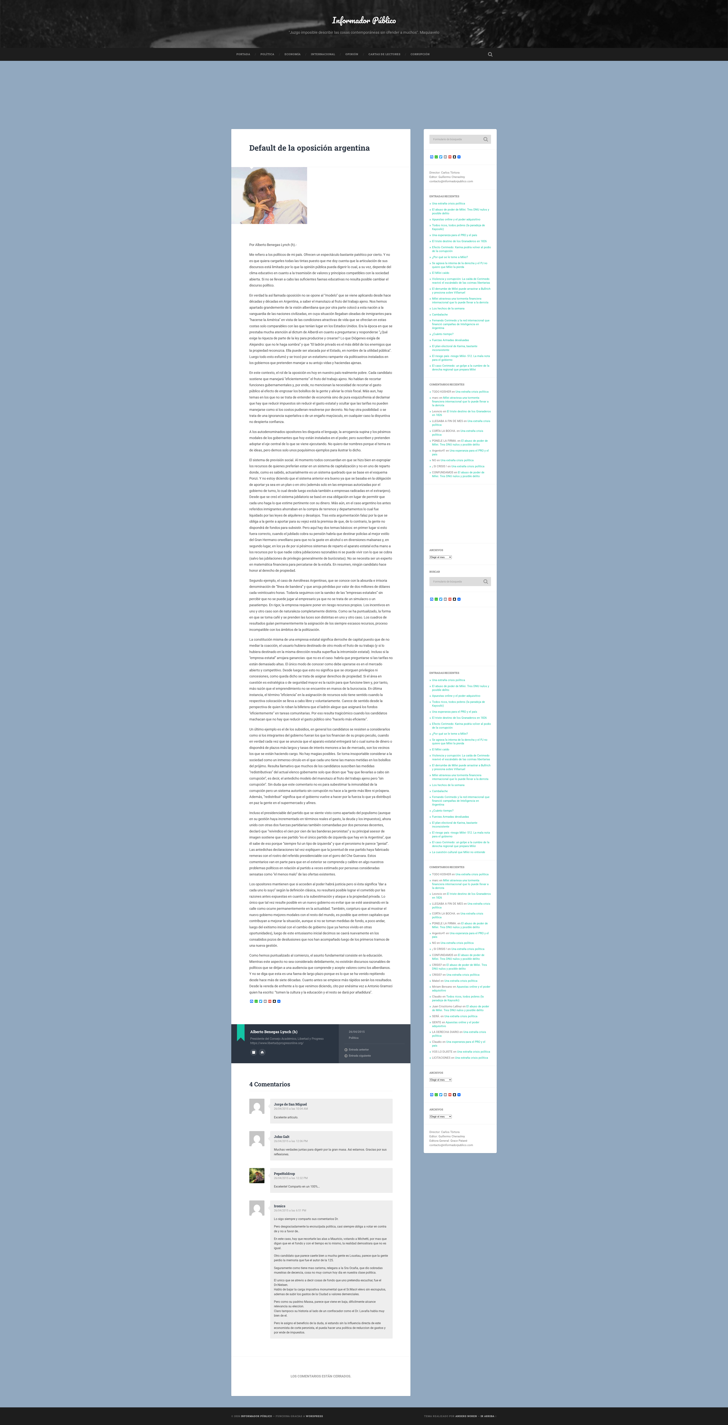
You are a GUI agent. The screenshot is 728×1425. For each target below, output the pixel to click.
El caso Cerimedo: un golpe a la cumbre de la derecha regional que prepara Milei (460, 367)
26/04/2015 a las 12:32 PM (291, 1178)
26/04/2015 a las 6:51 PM (290, 1210)
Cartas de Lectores (384, 54)
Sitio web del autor (262, 1052)
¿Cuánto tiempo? (442, 334)
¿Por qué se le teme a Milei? (450, 257)
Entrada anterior (359, 1049)
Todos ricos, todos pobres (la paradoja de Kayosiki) (458, 998)
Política (267, 54)
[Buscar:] (460, 139)
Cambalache (440, 314)
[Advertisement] (364, 89)
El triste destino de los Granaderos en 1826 (459, 241)
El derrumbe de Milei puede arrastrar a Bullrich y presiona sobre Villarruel (461, 290)
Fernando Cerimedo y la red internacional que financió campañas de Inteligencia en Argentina (461, 324)
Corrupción (420, 54)
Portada (243, 54)
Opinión (351, 54)
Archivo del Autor (253, 1052)
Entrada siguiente (360, 1055)
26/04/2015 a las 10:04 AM (291, 1108)
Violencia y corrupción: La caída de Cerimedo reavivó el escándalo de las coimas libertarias (461, 280)
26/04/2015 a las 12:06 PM (291, 1141)
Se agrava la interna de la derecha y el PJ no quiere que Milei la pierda (459, 265)
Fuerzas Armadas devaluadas (450, 340)
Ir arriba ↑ (489, 1416)
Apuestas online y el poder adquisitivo (456, 219)
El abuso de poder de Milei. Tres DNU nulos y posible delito (460, 442)
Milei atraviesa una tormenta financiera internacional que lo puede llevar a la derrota (460, 300)
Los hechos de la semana (448, 308)
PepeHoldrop (284, 1173)
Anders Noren (466, 1416)
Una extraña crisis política (448, 203)
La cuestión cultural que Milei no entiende (458, 852)
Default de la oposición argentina (309, 148)
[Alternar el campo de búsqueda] (490, 54)
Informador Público (364, 20)
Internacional (323, 54)
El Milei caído (440, 273)
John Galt (281, 1136)
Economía (293, 54)
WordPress (314, 1416)
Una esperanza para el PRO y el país (454, 235)
